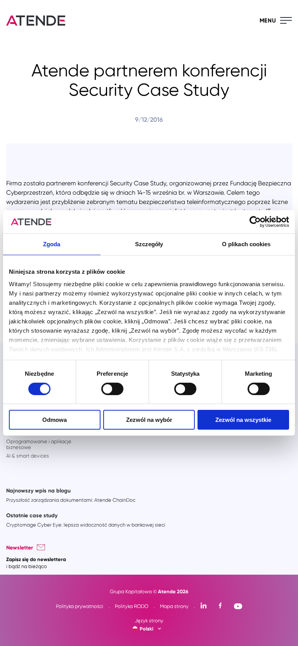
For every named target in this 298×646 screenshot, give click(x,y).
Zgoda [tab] (52, 244)
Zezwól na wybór (149, 419)
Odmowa (54, 419)
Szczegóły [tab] (149, 244)
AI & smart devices (27, 456)
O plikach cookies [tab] (246, 244)
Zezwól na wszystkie (243, 419)
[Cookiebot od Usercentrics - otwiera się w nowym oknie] (255, 222)
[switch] (112, 389)
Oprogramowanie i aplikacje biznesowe (38, 444)
